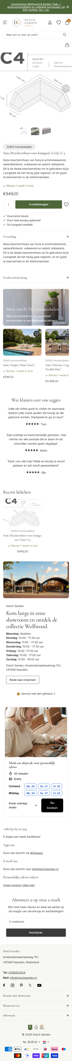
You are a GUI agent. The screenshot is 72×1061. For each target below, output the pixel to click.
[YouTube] (39, 985)
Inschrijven (36, 932)
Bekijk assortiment (5, 22)
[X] (30, 985)
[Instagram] (12, 985)
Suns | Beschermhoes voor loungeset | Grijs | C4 (22, 538)
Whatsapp (36, 853)
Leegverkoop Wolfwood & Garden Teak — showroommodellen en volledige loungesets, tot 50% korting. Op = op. (36, 6)
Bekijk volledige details (18, 805)
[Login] (50, 22)
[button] (65, 45)
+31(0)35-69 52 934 (15, 829)
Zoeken (64, 35)
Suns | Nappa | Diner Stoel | (18, 365)
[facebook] (4, 985)
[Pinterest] (21, 985)
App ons (8, 845)
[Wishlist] (58, 22)
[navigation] (23, 131)
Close (68, 7)
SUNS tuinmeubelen (19, 146)
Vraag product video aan (19, 885)
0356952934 (16, 972)
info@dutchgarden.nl (45, 869)
